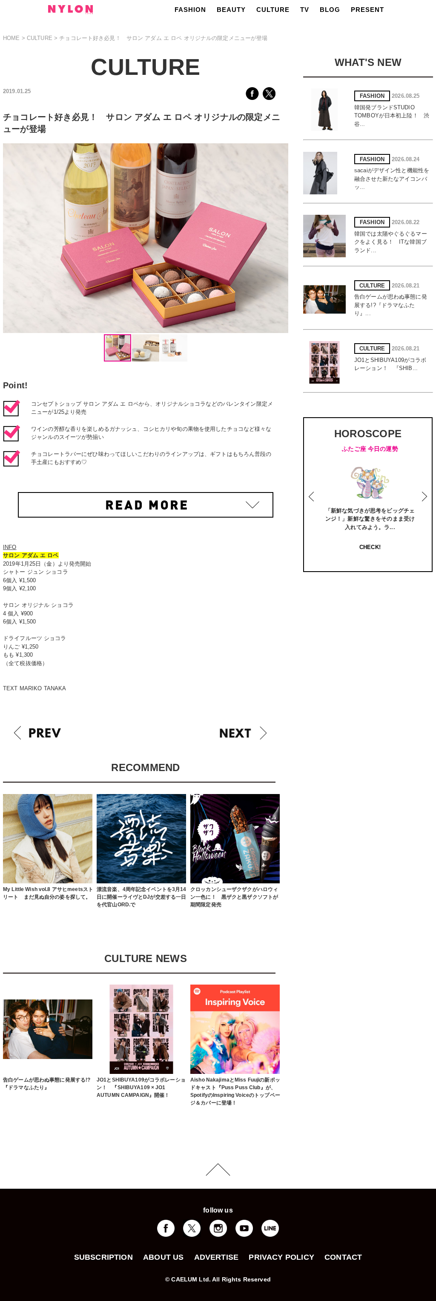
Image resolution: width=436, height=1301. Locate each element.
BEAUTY (231, 9)
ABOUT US (163, 1257)
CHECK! (370, 547)
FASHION (190, 9)
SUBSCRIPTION (103, 1257)
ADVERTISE (216, 1257)
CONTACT (343, 1257)
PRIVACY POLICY (281, 1257)
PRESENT (367, 9)
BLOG (330, 9)
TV (304, 9)
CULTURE (273, 9)
